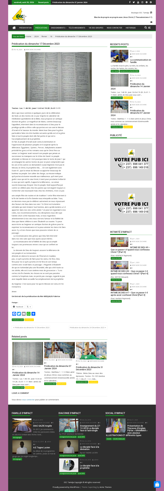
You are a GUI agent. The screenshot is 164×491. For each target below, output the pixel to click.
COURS (109, 439)
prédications (41, 28)
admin (48, 442)
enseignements (58, 28)
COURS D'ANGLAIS (119, 439)
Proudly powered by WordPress (66, 487)
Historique (131, 28)
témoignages (17, 437)
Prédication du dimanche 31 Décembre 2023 (71, 2)
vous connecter (28, 399)
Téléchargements (77, 28)
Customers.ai (136, 478)
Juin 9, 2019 (39, 420)
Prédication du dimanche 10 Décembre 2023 (32, 327)
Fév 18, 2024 (18, 366)
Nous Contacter (114, 28)
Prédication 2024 (18, 387)
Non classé (114, 71)
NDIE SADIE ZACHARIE (33, 50)
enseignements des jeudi (68, 437)
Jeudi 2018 (81, 437)
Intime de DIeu (116, 258)
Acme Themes (106, 487)
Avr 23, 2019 (39, 442)
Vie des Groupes (96, 28)
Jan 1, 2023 (135, 239)
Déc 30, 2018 (86, 420)
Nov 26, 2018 (86, 460)
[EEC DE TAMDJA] (14, 27)
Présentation (25, 28)
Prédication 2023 (17, 320)
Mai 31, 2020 (133, 420)
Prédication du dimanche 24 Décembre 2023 (87, 327)
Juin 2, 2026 (136, 51)
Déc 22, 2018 (86, 441)
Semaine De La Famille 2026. (129, 71)
